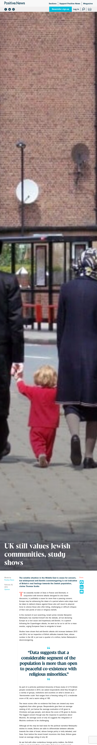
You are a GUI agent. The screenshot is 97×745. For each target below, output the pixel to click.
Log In (76, 9)
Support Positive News (70, 3)
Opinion (7, 589)
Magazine (88, 3)
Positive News (9, 580)
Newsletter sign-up (60, 9)
